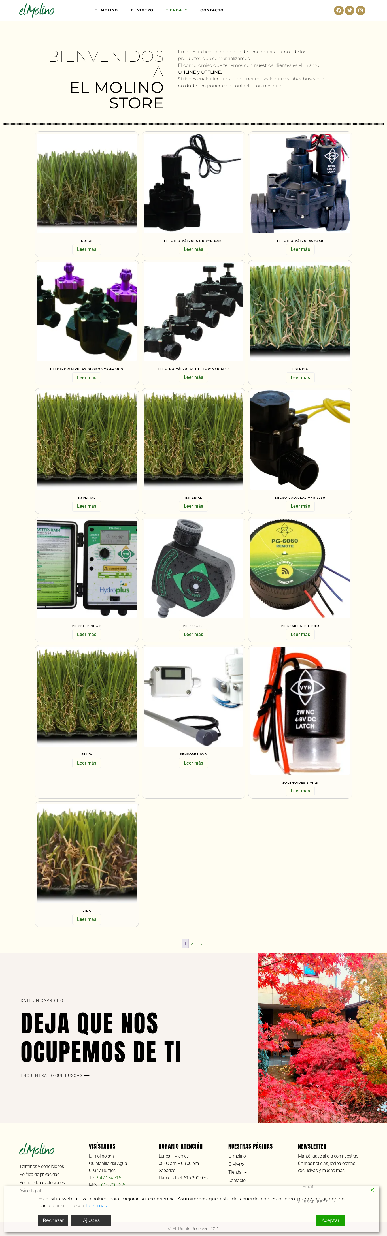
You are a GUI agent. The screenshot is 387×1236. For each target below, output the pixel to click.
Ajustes (91, 1220)
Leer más (86, 249)
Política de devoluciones (42, 1182)
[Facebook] (339, 10)
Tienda (174, 10)
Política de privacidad (39, 1174)
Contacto (212, 10)
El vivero (142, 10)
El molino (106, 10)
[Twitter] (349, 10)
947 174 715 (109, 1178)
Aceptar (330, 1220)
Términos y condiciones (41, 1166)
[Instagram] (360, 10)
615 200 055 (113, 1185)
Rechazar (53, 1220)
